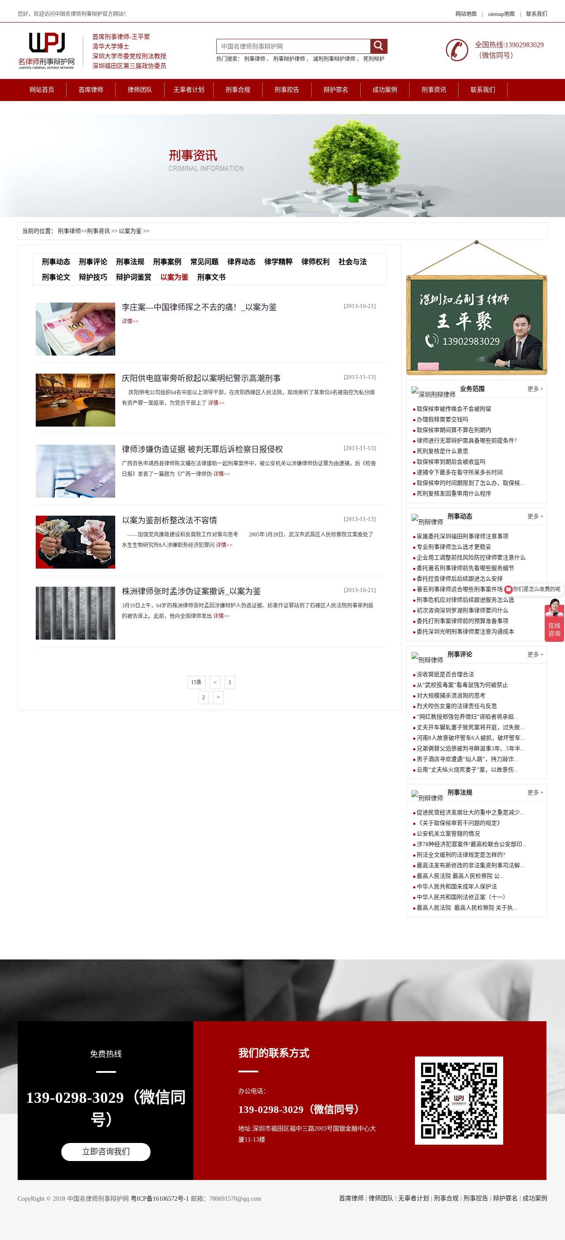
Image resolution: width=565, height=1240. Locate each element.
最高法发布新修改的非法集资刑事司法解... (470, 865)
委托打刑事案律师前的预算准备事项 (462, 621)
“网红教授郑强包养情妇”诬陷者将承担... (467, 716)
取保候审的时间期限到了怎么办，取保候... (470, 483)
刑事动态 (56, 262)
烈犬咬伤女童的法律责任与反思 (457, 706)
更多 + (535, 389)
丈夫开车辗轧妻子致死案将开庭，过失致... (470, 727)
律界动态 (241, 262)
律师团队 (140, 89)
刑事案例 (167, 262)
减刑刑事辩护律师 (334, 59)
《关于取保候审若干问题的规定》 (460, 823)
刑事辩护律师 (289, 59)
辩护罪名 (336, 89)
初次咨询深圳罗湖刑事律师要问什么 (462, 610)
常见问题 (204, 262)
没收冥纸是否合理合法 (445, 674)
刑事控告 (287, 89)
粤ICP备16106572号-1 (160, 1198)
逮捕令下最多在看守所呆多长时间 (460, 472)
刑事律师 (254, 59)
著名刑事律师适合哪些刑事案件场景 (462, 589)
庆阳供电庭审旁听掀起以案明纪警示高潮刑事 (201, 378)
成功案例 (385, 89)
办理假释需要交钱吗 (442, 419)
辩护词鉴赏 (133, 277)
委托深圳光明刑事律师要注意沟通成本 (465, 631)
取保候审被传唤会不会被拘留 (454, 408)
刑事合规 (238, 89)
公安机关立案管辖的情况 (448, 833)
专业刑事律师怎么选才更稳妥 (454, 546)
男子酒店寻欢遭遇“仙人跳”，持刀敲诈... (467, 759)
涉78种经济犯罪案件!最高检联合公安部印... (471, 844)
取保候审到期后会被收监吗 (451, 461)
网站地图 (466, 14)
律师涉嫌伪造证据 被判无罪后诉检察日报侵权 (202, 449)
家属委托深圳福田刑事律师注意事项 (462, 536)
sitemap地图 (501, 14)
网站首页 (42, 89)
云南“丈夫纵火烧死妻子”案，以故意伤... (467, 769)
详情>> (130, 321)
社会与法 (353, 262)
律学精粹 (278, 262)
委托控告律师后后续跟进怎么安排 (460, 578)
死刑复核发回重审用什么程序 (454, 493)
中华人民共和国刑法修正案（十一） (462, 897)
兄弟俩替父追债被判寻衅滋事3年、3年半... (470, 748)
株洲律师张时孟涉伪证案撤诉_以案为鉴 (191, 591)
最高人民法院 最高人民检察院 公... (460, 876)
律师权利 (315, 262)
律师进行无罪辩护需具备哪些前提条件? (467, 440)
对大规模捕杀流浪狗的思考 (451, 695)
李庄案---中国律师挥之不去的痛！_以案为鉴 (199, 307)
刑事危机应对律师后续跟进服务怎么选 (465, 599)
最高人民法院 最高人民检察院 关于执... (467, 907)
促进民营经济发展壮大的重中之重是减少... (470, 812)
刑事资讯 (434, 89)
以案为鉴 (130, 231)
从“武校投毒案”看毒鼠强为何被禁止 (462, 685)
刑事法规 (130, 262)
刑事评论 (93, 262)
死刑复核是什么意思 (442, 451)
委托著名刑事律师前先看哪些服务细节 (465, 568)
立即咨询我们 (106, 1151)
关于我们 (42, 107)
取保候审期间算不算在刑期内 (454, 430)
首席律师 (91, 89)
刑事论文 (56, 277)
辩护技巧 (93, 277)
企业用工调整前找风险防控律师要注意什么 (471, 557)
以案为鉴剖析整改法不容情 (169, 520)
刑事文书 (211, 277)
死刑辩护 (373, 59)
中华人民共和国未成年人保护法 (457, 886)
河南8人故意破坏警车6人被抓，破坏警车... (470, 737)
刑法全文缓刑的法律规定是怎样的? (461, 854)
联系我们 (536, 14)
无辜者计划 (188, 89)
